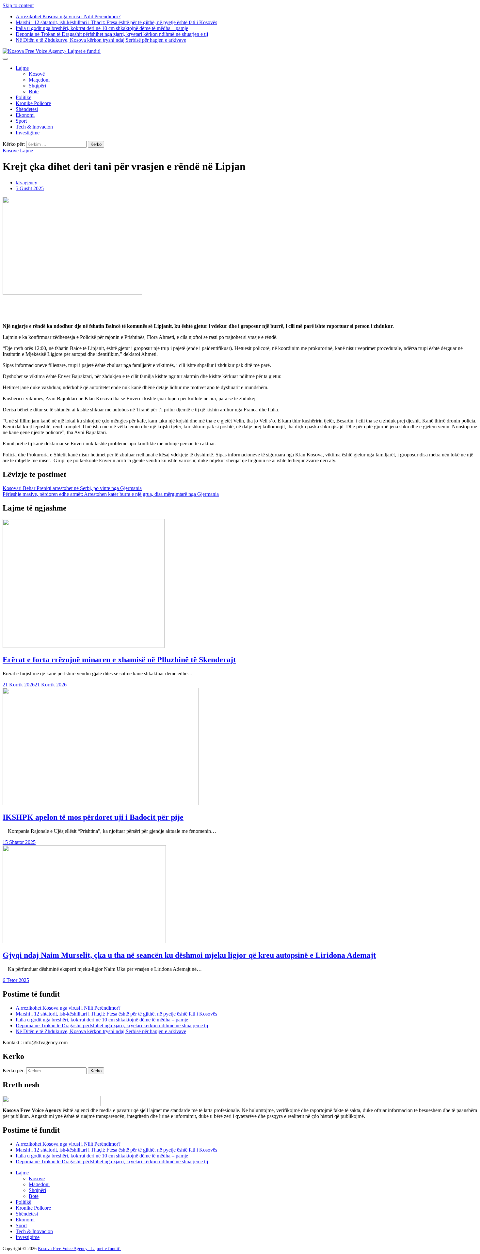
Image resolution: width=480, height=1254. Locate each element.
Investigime (28, 132)
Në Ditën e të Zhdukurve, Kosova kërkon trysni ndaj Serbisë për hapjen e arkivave (101, 40)
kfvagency (26, 182)
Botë (34, 91)
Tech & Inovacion (34, 127)
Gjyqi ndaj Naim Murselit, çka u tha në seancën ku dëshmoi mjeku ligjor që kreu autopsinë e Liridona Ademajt (189, 955)
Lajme (22, 68)
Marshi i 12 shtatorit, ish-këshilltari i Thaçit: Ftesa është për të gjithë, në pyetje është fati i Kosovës (116, 22)
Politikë (23, 97)
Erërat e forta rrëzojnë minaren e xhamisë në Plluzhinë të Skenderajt (119, 659)
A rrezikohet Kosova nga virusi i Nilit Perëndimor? (68, 16)
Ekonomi (25, 115)
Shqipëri (37, 85)
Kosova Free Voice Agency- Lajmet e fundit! (79, 1248)
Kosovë (37, 74)
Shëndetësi (27, 109)
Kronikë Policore (33, 103)
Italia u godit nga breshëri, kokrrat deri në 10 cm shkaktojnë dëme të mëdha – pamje (102, 28)
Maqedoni (39, 80)
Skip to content (18, 5)
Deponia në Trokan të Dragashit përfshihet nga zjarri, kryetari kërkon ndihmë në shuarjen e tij (112, 34)
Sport (21, 121)
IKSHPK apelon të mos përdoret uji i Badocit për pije (93, 817)
